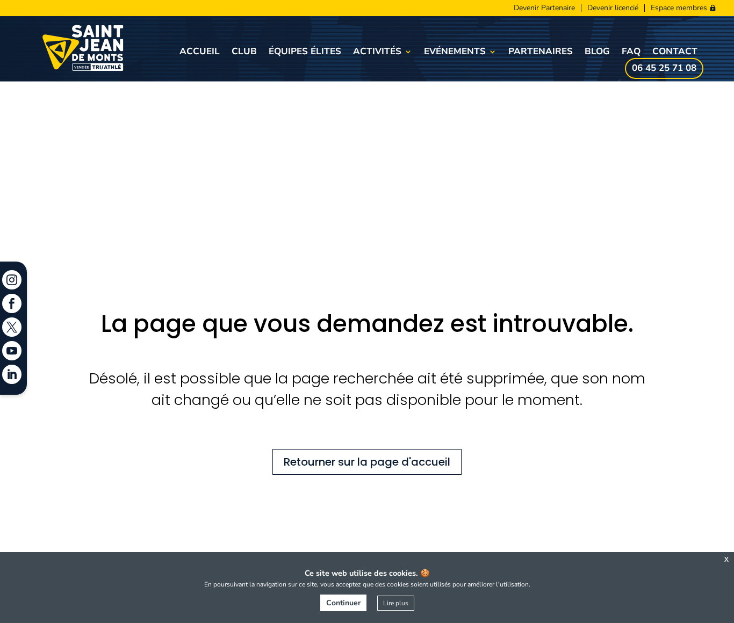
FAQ (631, 52)
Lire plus (395, 603)
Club (244, 52)
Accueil (199, 52)
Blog (597, 52)
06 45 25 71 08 (664, 69)
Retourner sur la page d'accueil (367, 461)
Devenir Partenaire (544, 8)
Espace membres (679, 8)
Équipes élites (305, 52)
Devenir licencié (612, 8)
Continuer (343, 603)
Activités (377, 52)
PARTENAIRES (540, 52)
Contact (674, 52)
